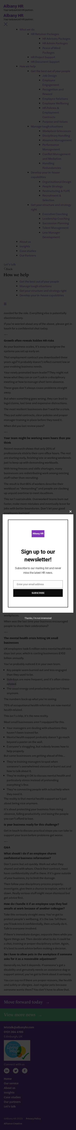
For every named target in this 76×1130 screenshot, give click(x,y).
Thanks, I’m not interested (38, 618)
